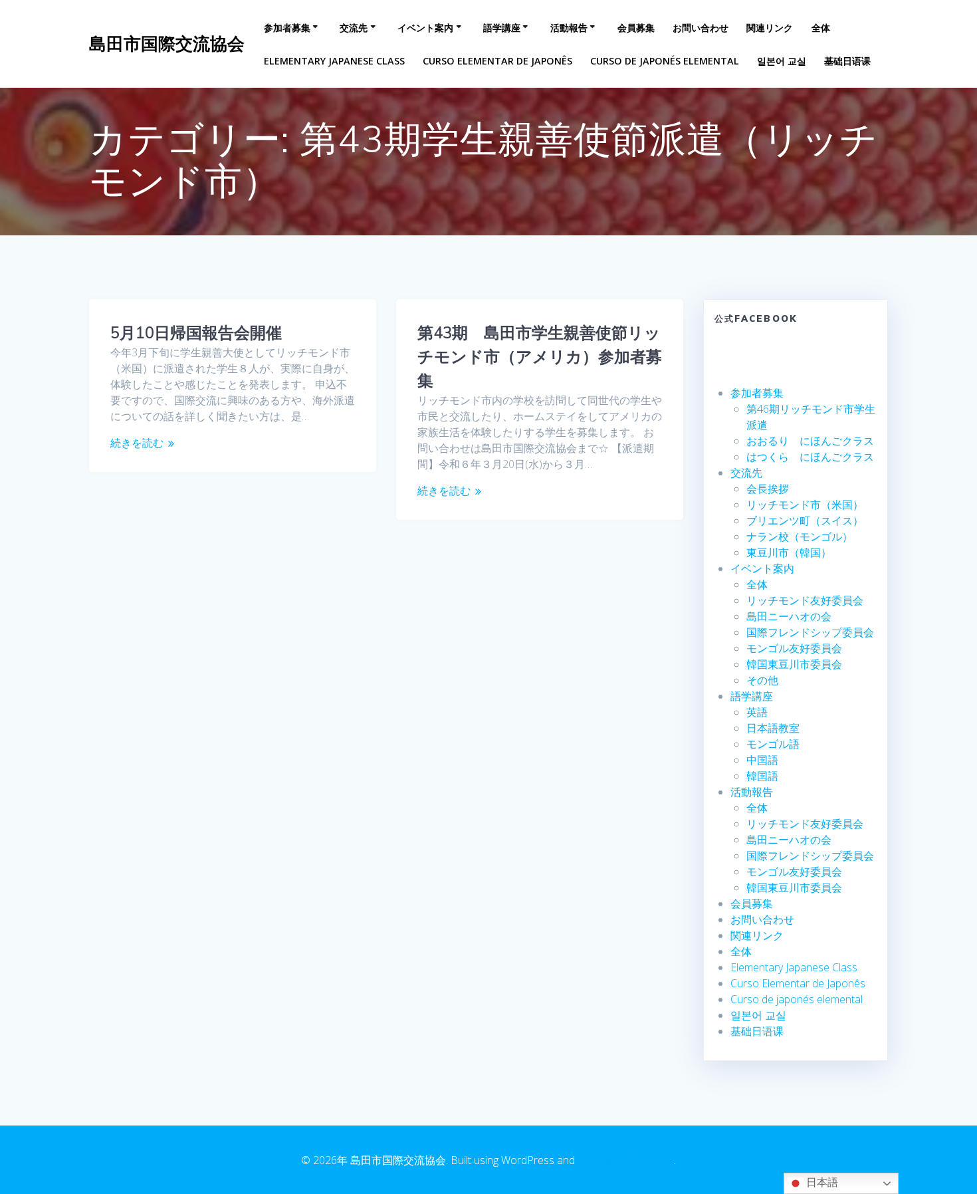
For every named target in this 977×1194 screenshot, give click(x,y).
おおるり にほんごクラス (810, 440)
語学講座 (501, 27)
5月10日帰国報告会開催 (196, 332)
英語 (757, 712)
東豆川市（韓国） (788, 552)
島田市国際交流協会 (167, 44)
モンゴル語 (773, 744)
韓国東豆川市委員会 (794, 664)
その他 (762, 680)
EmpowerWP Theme (626, 1160)
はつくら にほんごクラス (810, 456)
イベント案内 (425, 27)
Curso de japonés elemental (664, 61)
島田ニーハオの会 (788, 616)
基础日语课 (847, 61)
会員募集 (636, 27)
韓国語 (762, 776)
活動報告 (569, 27)
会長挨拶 (767, 488)
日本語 (821, 1182)
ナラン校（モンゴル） (799, 536)
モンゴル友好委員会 (794, 648)
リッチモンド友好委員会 (804, 600)
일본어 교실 (781, 61)
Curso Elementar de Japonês (497, 61)
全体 (821, 27)
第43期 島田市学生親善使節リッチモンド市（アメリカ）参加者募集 (539, 356)
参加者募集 (287, 27)
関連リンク (769, 27)
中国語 (762, 760)
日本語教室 (773, 728)
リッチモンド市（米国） (804, 504)
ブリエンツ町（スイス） (804, 520)
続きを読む (136, 442)
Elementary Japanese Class (334, 61)
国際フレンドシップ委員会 (810, 632)
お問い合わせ (700, 27)
